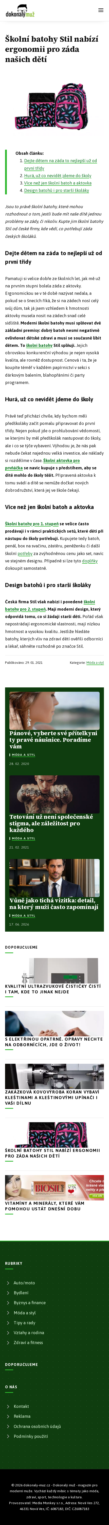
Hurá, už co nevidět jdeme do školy (57, 175)
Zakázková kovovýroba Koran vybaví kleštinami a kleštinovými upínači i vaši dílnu (52, 1097)
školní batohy (39, 345)
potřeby (24, 553)
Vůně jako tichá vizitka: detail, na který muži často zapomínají (53, 903)
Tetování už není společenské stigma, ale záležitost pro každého (51, 823)
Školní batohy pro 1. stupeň (32, 523)
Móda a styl (95, 662)
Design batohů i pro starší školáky (56, 190)
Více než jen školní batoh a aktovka (58, 183)
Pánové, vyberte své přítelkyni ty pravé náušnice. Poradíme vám (53, 739)
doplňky (90, 560)
